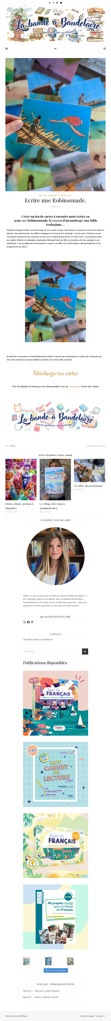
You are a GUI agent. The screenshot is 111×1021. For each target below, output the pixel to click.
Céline (12, 445)
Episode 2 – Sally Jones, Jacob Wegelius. (41, 990)
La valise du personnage (88, 485)
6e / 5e (43, 195)
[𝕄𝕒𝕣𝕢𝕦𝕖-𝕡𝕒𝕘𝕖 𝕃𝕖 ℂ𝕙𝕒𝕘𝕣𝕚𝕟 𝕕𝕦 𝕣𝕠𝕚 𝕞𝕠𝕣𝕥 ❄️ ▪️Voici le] (48, 961)
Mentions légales (88, 1016)
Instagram (74, 386)
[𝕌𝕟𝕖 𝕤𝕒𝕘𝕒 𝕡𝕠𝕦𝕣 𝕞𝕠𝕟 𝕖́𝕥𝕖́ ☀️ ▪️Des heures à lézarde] (26, 961)
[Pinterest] (32, 622)
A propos (99, 1016)
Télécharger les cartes (55, 373)
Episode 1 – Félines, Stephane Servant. (41, 997)
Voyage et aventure (60, 195)
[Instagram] (24, 622)
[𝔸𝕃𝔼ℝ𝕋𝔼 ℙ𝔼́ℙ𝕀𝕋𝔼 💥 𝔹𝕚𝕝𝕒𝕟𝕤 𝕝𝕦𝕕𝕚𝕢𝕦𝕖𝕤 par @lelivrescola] (70, 961)
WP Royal (23, 1016)
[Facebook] (28, 622)
